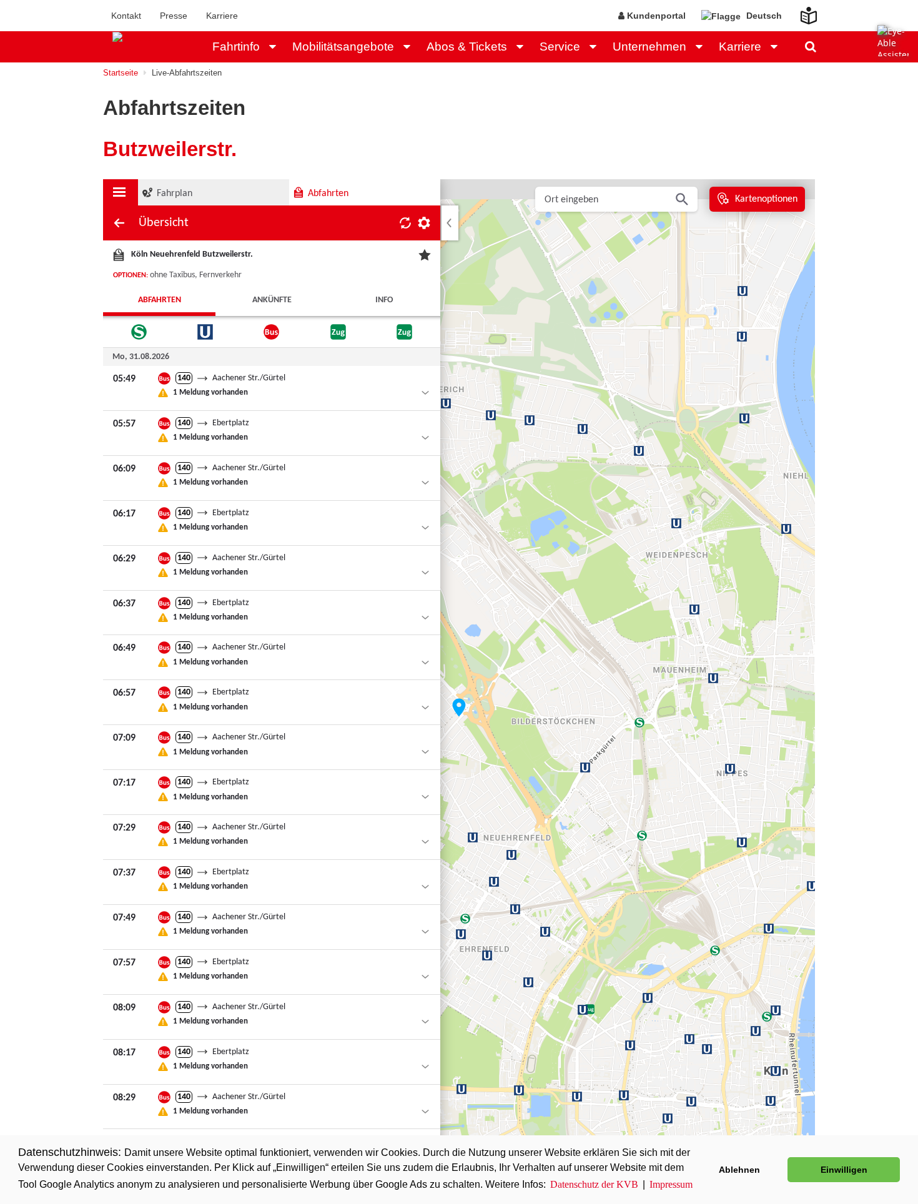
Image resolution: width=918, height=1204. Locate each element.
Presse (173, 16)
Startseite (120, 72)
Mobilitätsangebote (343, 46)
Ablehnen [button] (739, 1170)
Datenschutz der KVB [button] (594, 1184)
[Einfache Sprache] (801, 12)
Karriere (222, 16)
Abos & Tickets (467, 46)
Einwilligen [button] (844, 1170)
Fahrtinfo (236, 46)
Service (560, 46)
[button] (276, 46)
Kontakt (126, 16)
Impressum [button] (671, 1184)
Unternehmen (649, 46)
